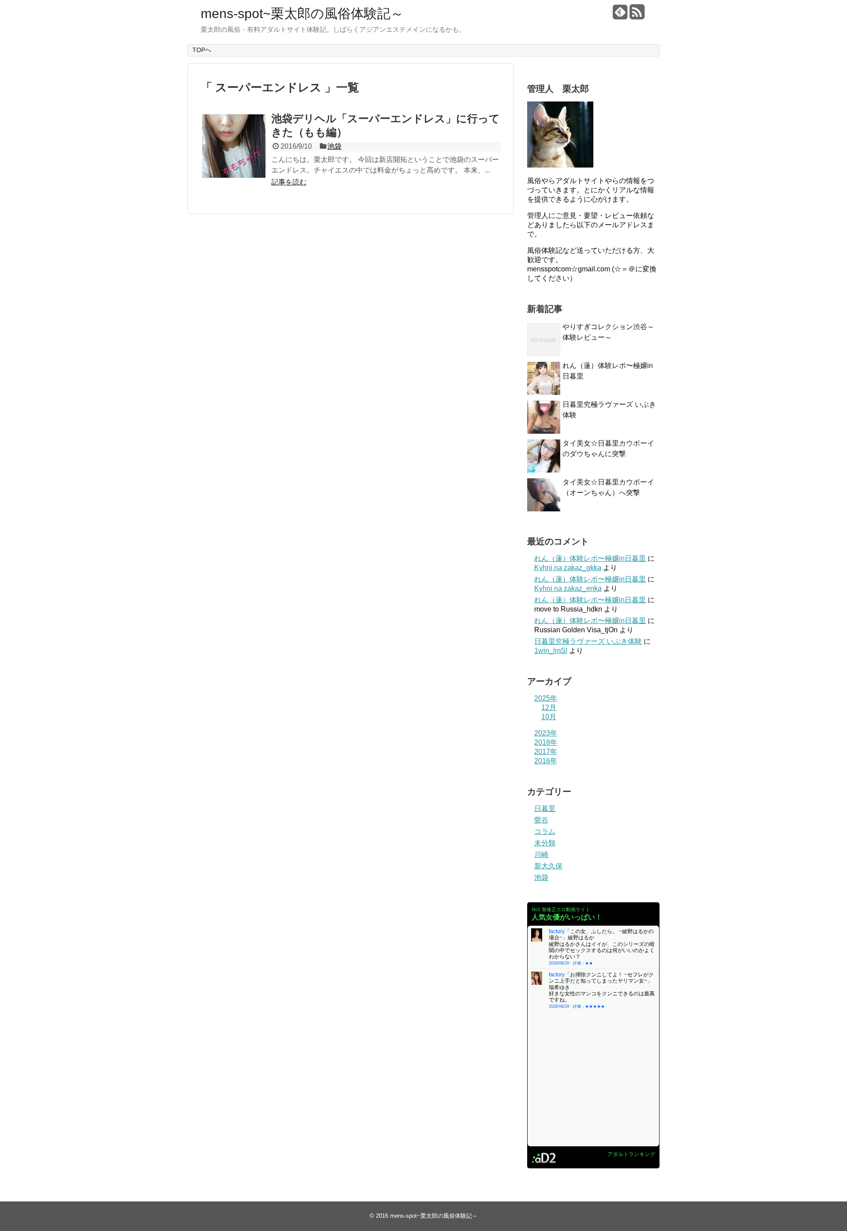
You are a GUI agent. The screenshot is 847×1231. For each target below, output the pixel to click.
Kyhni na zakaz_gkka (567, 567)
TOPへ (201, 49)
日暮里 (544, 808)
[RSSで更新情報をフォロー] (637, 15)
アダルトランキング (631, 1154)
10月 (548, 717)
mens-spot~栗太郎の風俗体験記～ (302, 13)
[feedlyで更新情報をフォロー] (620, 15)
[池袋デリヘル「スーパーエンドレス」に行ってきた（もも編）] (234, 146)
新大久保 (548, 866)
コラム (544, 831)
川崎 (541, 854)
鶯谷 (541, 820)
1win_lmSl (550, 650)
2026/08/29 (559, 963)
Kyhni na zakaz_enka (568, 588)
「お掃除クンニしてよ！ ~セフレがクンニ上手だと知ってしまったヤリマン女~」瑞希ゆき (601, 981)
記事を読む (289, 182)
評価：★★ (583, 963)
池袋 (334, 146)
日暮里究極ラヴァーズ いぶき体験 (588, 641)
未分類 (544, 843)
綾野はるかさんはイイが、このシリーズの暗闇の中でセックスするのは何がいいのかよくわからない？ (602, 950)
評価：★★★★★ (589, 1006)
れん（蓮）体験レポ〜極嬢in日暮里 (590, 558)
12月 (548, 707)
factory (557, 931)
